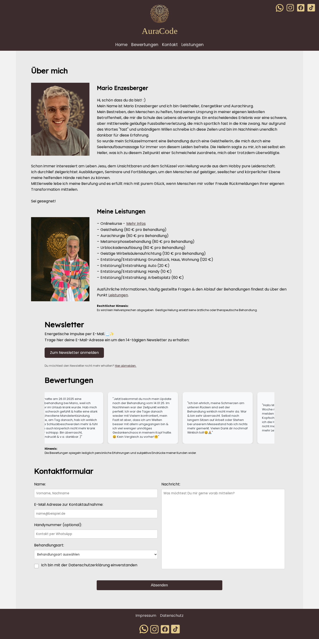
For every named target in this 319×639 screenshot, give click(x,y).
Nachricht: (170, 484)
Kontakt (170, 44)
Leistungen (192, 44)
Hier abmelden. (125, 366)
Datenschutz (172, 615)
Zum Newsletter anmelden (74, 352)
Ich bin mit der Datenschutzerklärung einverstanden (89, 565)
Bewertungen (144, 44)
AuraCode (159, 31)
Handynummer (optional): (58, 525)
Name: (40, 484)
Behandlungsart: (49, 545)
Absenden (159, 585)
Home (121, 44)
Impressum (145, 615)
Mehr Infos (136, 223)
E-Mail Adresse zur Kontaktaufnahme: (68, 504)
